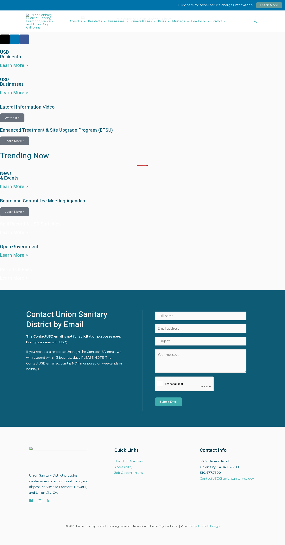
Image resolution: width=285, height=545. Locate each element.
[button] (84, 21)
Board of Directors (128, 461)
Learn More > (14, 65)
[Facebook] (31, 501)
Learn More (269, 5)
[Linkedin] (39, 501)
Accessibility (123, 467)
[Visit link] (142, 113)
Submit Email (168, 402)
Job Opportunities (128, 473)
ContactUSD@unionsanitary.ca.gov (227, 478)
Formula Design (209, 526)
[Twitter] (48, 501)
